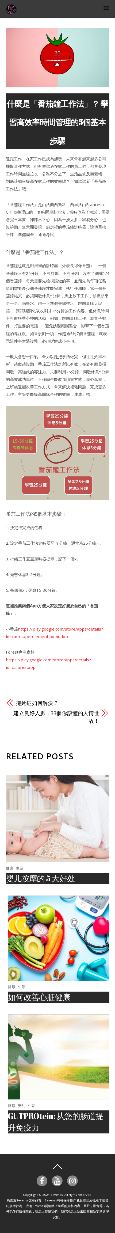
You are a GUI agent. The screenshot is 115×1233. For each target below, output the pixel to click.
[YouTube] (58, 1180)
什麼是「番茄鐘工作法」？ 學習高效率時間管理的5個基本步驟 (57, 122)
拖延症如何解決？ (37, 703)
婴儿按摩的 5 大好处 (40, 878)
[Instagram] (73, 1180)
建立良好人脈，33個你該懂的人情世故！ (56, 717)
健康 (10, 868)
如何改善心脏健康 (39, 997)
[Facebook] (43, 1180)
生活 (20, 868)
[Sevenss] (11, 11)
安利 (22, 1105)
